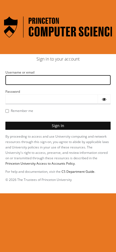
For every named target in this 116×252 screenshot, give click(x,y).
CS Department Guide (78, 171)
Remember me (22, 110)
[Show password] (104, 99)
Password (12, 91)
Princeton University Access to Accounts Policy (40, 163)
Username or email (20, 72)
